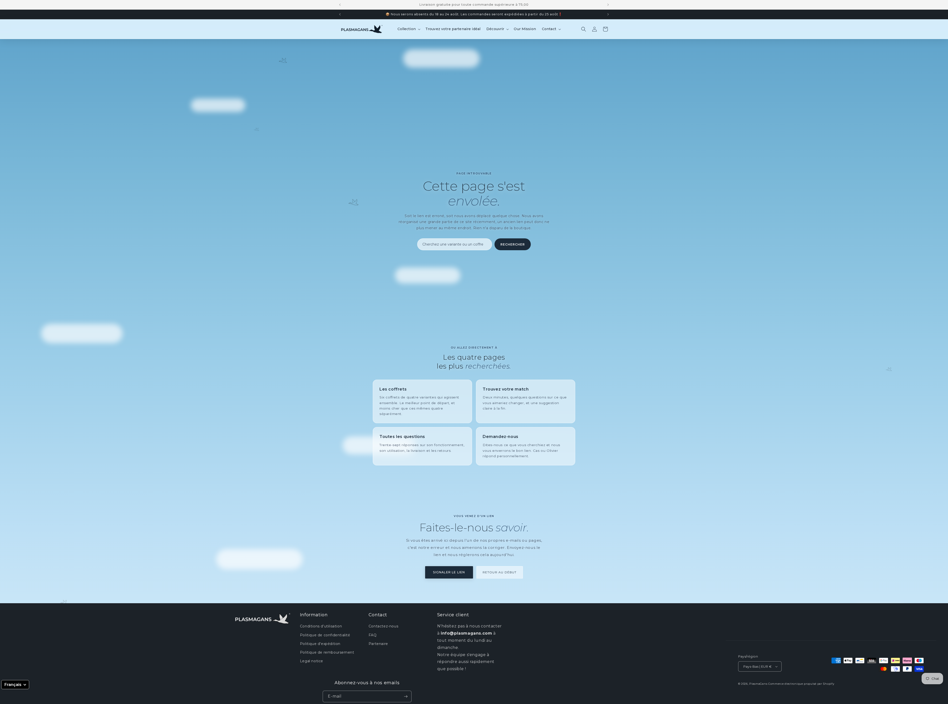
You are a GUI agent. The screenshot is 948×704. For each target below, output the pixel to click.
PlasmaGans (758, 683)
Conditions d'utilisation (321, 626)
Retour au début (500, 572)
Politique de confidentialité (325, 635)
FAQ (373, 635)
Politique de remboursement (327, 652)
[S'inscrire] (405, 696)
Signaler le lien (449, 572)
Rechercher (512, 244)
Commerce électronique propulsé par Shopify (801, 683)
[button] (408, 29)
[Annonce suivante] (608, 4)
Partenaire (378, 644)
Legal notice (311, 661)
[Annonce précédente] (340, 4)
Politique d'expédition (320, 644)
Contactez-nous (383, 626)
